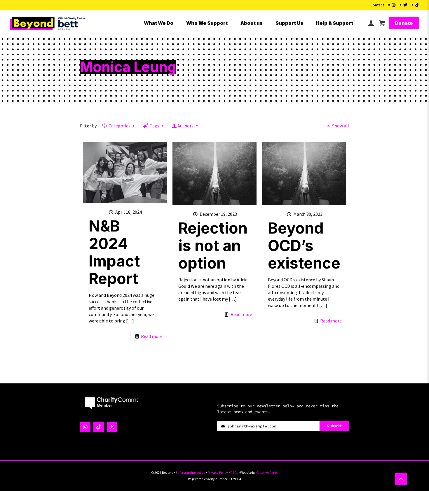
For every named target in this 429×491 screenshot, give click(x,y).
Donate (404, 23)
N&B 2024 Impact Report (114, 252)
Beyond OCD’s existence (304, 245)
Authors (185, 126)
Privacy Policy (217, 472)
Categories (119, 126)
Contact (377, 5)
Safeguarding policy (190, 472)
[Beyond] (49, 23)
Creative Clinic (267, 472)
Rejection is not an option (212, 245)
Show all (340, 126)
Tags (154, 126)
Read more (152, 336)
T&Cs (234, 472)
